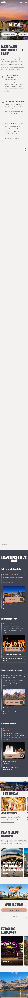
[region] (14, 346)
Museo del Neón (8, 624)
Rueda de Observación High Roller (12, 659)
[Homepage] (3, 3)
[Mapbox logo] (4, 545)
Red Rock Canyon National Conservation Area (12, 676)
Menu (22, 2)
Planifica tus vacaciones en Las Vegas (15, 915)
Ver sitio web (13, 910)
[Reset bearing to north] (25, 152)
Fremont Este (7, 609)
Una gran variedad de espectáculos (10, 768)
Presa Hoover (7, 708)
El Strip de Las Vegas (10, 574)
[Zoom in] (25, 148)
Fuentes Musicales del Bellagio (10, 730)
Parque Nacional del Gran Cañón (12, 713)
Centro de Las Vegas (10, 605)
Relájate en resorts (9, 34)
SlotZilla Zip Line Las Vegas (12, 654)
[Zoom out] (25, 150)
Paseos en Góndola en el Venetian (11, 762)
